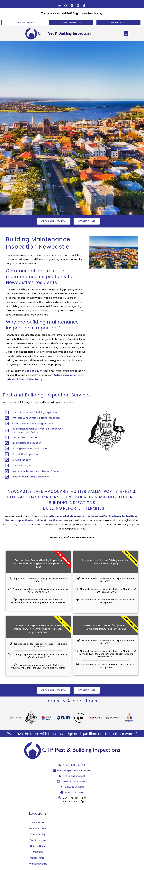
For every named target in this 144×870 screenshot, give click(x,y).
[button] (126, 33)
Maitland (10, 520)
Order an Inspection (65, 375)
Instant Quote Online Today (26, 379)
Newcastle (57, 516)
